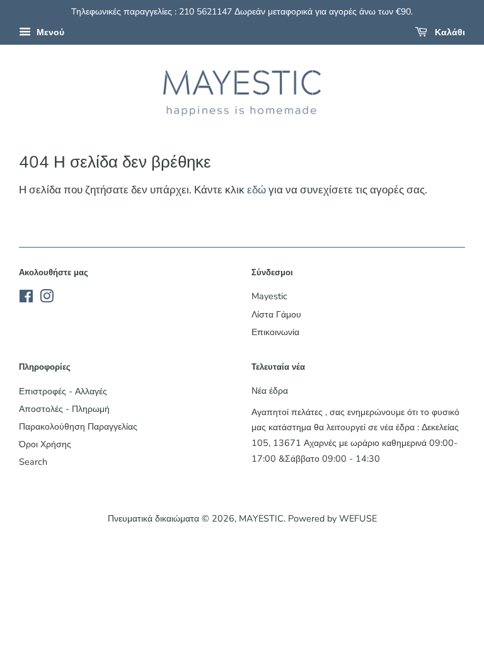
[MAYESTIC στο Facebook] (26, 298)
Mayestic (269, 296)
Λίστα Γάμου (276, 314)
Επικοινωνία (275, 332)
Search (33, 461)
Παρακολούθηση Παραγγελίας (78, 426)
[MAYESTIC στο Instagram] (47, 298)
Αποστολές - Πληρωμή (64, 408)
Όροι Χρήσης (45, 444)
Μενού (49, 32)
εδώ (256, 190)
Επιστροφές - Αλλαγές (63, 391)
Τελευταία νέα (278, 367)
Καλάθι (448, 32)
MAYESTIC (261, 518)
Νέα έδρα (269, 390)
